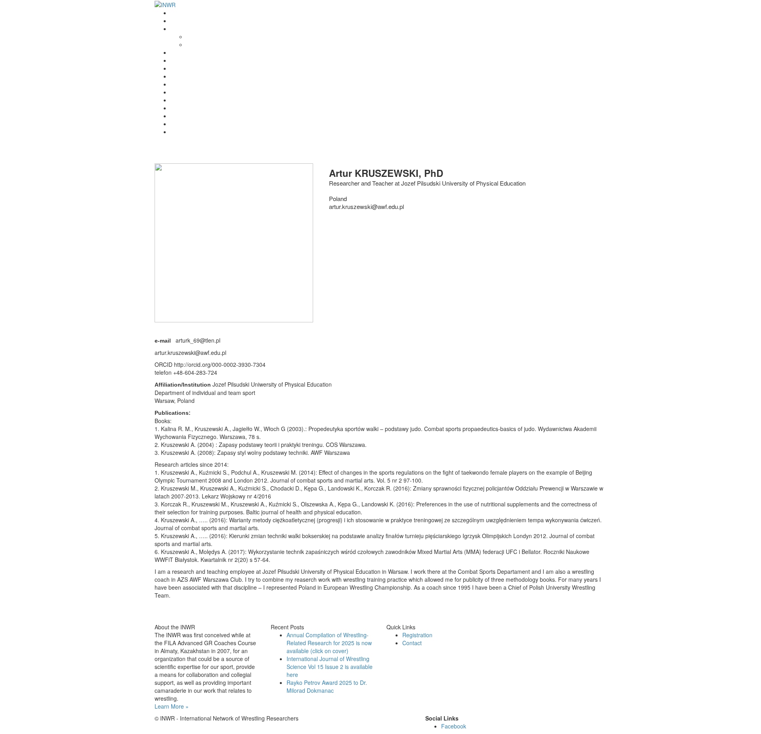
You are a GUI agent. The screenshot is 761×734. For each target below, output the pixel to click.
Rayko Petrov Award (196, 52)
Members (182, 100)
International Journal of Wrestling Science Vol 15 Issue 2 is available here (330, 666)
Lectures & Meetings (196, 68)
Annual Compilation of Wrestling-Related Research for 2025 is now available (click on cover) (329, 643)
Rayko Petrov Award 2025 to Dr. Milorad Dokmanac (327, 686)
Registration (185, 92)
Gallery (179, 116)
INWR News (185, 21)
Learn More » (172, 706)
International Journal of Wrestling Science (222, 60)
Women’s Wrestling (194, 84)
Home (177, 13)
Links (177, 108)
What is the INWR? (194, 29)
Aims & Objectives (208, 44)
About (193, 36)
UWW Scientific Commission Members (218, 132)
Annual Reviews (190, 76)
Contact (180, 124)
